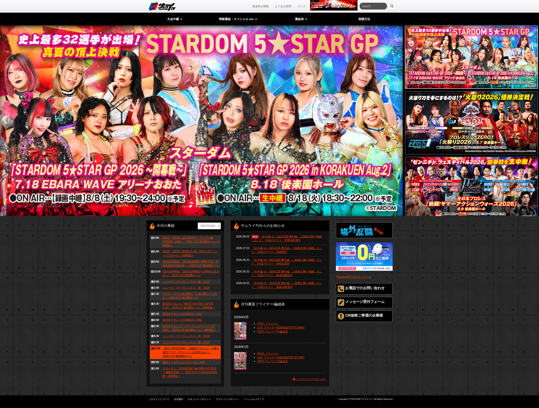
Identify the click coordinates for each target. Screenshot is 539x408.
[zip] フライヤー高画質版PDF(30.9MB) (280, 327)
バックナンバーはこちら (310, 379)
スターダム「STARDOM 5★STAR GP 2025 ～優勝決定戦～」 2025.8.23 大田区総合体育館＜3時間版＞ (190, 372)
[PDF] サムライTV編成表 (272, 331)
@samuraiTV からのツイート (354, 276)
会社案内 (178, 399)
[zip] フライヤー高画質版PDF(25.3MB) (280, 357)
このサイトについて (158, 399)
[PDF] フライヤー (268, 323)
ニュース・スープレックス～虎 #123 (186, 281)
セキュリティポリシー (199, 399)
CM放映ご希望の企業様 (364, 315)
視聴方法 (364, 19)
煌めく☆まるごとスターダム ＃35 (184, 362)
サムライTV (162, 6)
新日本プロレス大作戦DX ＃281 (182, 313)
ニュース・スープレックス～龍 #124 (186, 287)
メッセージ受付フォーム (365, 302)
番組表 (300, 19)
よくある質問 (283, 6)
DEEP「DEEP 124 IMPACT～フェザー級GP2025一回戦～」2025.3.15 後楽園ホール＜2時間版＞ (191, 241)
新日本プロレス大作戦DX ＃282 (182, 320)
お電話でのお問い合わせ (365, 288)
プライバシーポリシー (227, 399)
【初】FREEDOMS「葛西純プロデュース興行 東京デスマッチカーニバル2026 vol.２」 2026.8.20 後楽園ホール (191, 352)
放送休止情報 (260, 6)
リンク (302, 6)
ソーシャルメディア (253, 399)
